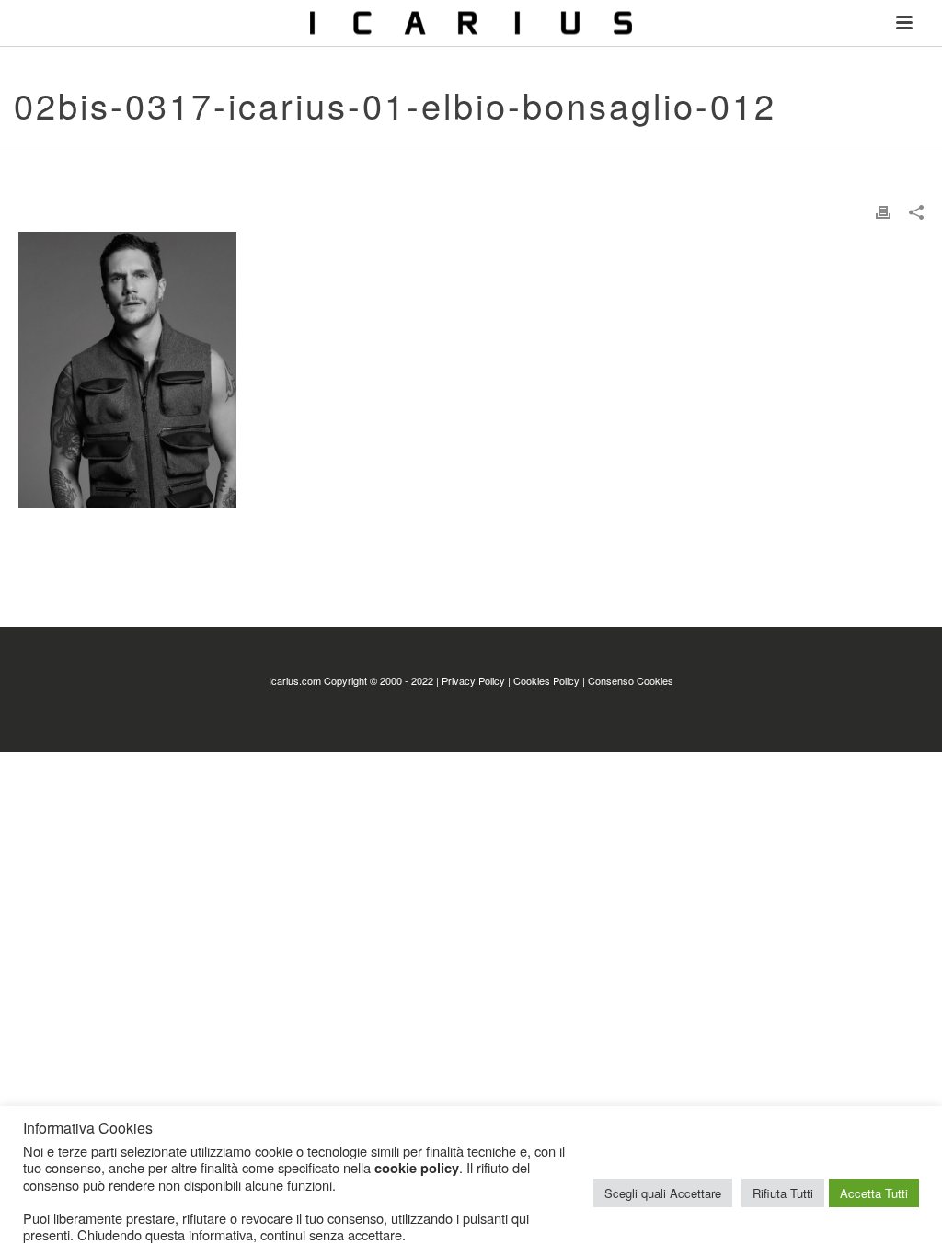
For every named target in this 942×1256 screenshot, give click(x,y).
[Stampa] (883, 211)
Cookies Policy (546, 680)
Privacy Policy (473, 680)
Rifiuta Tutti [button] (782, 1193)
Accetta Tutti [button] (874, 1193)
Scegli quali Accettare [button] (662, 1193)
